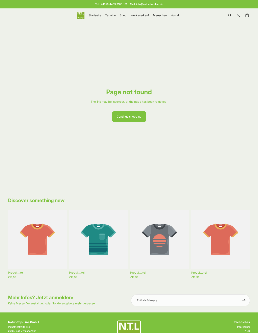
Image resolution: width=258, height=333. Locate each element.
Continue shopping (129, 116)
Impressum (243, 326)
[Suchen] (229, 15)
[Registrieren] (244, 300)
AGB (247, 330)
